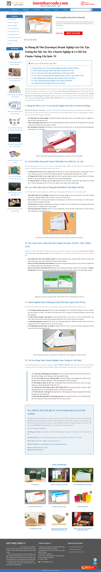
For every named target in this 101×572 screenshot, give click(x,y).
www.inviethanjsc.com (45, 444)
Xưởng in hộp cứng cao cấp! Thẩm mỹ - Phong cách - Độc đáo (83, 529)
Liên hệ (65, 9)
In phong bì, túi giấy (12, 40)
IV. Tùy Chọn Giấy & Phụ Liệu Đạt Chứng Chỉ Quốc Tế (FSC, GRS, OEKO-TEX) (57, 75)
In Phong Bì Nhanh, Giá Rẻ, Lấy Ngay (83, 484)
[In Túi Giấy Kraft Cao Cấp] (35, 519)
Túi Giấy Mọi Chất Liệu (82, 506)
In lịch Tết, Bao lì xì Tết (13, 31)
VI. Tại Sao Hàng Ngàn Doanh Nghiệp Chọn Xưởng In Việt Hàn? (52, 80)
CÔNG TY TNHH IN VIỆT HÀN (36, 428)
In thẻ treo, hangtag (12, 25)
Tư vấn (56, 9)
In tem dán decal (12, 19)
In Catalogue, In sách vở (13, 34)
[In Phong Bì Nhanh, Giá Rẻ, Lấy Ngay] (82, 475)
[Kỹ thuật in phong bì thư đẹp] (59, 497)
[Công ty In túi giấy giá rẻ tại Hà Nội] (59, 475)
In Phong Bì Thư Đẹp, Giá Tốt (35, 506)
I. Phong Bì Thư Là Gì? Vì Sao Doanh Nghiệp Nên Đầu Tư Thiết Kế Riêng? (55, 68)
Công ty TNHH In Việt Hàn (61, 365)
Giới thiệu (26, 9)
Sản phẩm (36, 9)
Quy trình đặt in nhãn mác (76, 547)
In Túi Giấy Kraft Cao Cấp (35, 528)
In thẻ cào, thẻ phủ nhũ (13, 28)
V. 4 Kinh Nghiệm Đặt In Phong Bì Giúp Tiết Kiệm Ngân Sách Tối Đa (53, 78)
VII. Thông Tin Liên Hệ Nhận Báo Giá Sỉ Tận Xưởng (48, 83)
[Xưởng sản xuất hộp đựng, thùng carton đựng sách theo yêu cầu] (59, 519)
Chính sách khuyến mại (75, 549)
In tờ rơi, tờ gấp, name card (14, 37)
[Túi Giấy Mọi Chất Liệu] (82, 497)
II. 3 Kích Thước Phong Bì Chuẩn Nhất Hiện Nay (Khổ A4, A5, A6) (52, 70)
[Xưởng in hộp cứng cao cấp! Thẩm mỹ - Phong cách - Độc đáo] (82, 519)
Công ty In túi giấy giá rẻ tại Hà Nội (59, 484)
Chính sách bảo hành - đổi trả (77, 552)
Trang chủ (15, 9)
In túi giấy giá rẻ (35, 484)
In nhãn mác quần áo (13, 22)
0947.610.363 (73, 33)
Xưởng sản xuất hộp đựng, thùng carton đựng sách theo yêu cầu (59, 529)
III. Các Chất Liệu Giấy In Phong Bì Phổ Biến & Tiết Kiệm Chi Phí (52, 73)
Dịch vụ (47, 9)
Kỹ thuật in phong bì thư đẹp (59, 506)
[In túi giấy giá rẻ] (35, 475)
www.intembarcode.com (60, 444)
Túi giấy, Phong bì (21, 12)
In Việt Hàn (68, 93)
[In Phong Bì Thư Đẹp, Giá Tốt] (35, 497)
